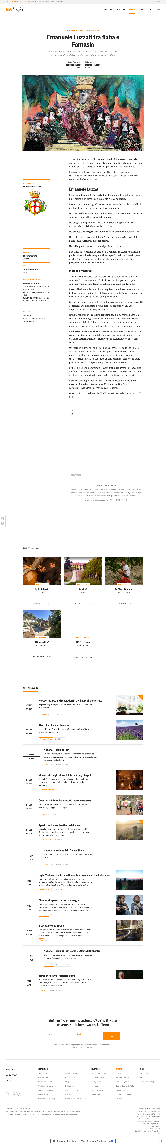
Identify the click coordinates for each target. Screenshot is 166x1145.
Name (50, 1034)
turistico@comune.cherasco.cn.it (35, 318)
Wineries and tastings (47, 1099)
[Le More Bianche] (124, 571)
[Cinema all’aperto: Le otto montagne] (129, 906)
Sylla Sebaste (42, 589)
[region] (106, 440)
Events (15, 2)
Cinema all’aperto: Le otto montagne (59, 900)
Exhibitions (25, 2)
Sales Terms (11, 1075)
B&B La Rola (83, 642)
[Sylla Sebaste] (42, 571)
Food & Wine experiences (48, 1086)
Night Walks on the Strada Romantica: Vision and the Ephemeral (74, 875)
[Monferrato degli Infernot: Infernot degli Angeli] (129, 780)
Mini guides (95, 1094)
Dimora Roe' (42, 642)
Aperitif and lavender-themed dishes (59, 825)
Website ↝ (27, 315)
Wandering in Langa (99, 1073)
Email (79, 1034)
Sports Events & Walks (125, 1086)
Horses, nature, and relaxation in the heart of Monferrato (70, 700)
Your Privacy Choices (93, 1141)
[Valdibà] (83, 571)
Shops (67, 1081)
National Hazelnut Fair (56, 750)
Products (144, 1073)
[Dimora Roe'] (42, 624)
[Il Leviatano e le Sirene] (129, 931)
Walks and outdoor (45, 1090)
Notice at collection (64, 1141)
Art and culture (97, 1077)
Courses (119, 1099)
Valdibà (83, 589)
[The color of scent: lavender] (129, 730)
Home (8, 2)
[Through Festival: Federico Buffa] (129, 981)
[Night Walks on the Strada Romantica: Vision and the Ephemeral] (129, 880)
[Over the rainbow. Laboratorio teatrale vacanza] (129, 805)
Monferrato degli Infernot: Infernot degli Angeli (65, 775)
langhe (14, 9)
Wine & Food (121, 1073)
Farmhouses (70, 1077)
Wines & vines (97, 1090)
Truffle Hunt (43, 1094)
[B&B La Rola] (83, 624)
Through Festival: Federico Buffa (57, 975)
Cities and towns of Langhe (76, 1099)
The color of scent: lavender (54, 725)
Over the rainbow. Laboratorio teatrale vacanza (65, 800)
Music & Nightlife (123, 1081)
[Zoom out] (72, 410)
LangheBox (42, 1073)
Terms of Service (66, 1115)
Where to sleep (71, 1090)
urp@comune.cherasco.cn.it (96, 500)
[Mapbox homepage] (75, 475)
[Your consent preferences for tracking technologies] (161, 1140)
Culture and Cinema (124, 1094)
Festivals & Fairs (122, 1077)
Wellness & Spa (71, 1073)
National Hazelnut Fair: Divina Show (64, 850)
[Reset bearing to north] (72, 414)
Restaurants (70, 1086)
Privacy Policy (51, 1115)
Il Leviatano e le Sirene (51, 925)
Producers (144, 1077)
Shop (142, 10)
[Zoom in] (72, 407)
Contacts (10, 1069)
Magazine (121, 10)
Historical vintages (148, 1081)
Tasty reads (96, 1081)
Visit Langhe (107, 10)
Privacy (28, 1108)
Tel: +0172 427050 (30, 321)
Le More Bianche (124, 589)
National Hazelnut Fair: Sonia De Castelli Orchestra (72, 951)
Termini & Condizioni (14, 1108)
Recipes (94, 1086)
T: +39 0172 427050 (118, 500)
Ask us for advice (45, 1081)
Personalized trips (45, 1077)
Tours (9, 1080)
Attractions (70, 1094)
